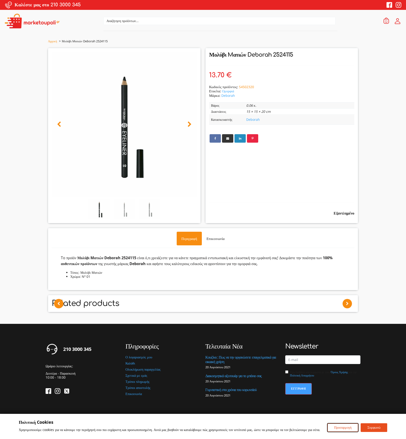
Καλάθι (130, 363)
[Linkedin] (240, 138)
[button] (59, 124)
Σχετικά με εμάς (136, 376)
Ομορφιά (228, 91)
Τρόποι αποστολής (138, 388)
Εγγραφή (298, 389)
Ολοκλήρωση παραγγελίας (143, 370)
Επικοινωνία (133, 394)
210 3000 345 (77, 349)
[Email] (227, 138)
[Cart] (386, 21)
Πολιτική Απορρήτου (302, 375)
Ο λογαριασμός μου (138, 357)
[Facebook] (215, 138)
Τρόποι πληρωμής (137, 382)
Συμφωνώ (373, 427)
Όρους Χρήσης (339, 372)
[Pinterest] (252, 138)
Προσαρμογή (342, 427)
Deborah (228, 95)
